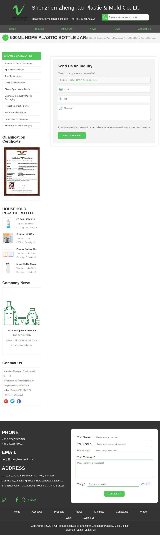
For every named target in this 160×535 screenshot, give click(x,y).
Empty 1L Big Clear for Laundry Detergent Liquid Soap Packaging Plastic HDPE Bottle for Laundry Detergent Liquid (26, 264)
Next (40, 169)
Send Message (71, 135)
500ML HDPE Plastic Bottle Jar (84, 80)
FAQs (117, 28)
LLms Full (90, 529)
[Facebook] (19, 401)
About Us (66, 28)
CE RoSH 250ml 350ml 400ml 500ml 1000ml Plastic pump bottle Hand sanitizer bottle (26, 219)
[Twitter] (12, 401)
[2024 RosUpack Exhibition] (22, 307)
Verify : (81, 484)
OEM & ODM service (15, 82)
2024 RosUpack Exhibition (22, 330)
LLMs (68, 517)
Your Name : (84, 437)
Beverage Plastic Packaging (18, 125)
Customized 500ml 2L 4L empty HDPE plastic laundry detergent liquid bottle (26, 234)
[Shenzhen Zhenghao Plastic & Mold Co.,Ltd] (19, 12)
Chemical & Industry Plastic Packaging (18, 97)
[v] (21, 171)
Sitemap (70, 529)
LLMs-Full (89, 517)
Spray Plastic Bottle (14, 69)
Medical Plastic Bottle (15, 112)
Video (143, 511)
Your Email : (84, 444)
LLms (80, 529)
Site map (99, 511)
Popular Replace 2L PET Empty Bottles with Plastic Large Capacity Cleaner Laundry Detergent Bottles (26, 249)
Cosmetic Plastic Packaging (110, 38)
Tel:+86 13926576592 (82, 19)
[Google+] (6, 401)
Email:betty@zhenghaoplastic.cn (50, 19)
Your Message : (86, 457)
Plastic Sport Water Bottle (17, 89)
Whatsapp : (84, 450)
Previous (3, 169)
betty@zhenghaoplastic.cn (17, 459)
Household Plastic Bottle (17, 106)
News (93, 28)
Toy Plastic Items (13, 76)
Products (38, 28)
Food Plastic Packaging (16, 119)
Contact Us (144, 28)
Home (12, 28)
